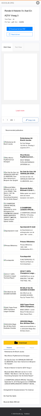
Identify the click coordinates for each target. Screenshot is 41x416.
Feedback (27, 414)
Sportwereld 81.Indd (27, 227)
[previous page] (3, 120)
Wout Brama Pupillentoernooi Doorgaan (26, 156)
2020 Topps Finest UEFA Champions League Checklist (27, 306)
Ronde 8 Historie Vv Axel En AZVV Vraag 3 (17, 368)
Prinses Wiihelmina (27, 242)
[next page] (14, 120)
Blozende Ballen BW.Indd (11, 402)
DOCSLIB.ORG (7, 2)
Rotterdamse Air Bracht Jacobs (26, 139)
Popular (32, 347)
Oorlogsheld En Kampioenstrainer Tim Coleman (19, 390)
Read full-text (15, 34)
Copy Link (31, 120)
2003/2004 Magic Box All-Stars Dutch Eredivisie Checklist (27, 322)
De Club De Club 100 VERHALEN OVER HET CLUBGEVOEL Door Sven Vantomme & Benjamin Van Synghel (28, 173)
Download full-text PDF (18, 29)
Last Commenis (20, 347)
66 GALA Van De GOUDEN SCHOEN (27, 289)
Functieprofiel (25, 256)
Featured (9, 347)
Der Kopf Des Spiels (10, 396)
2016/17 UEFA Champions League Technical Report (27, 272)
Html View (7, 47)
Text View (18, 47)
